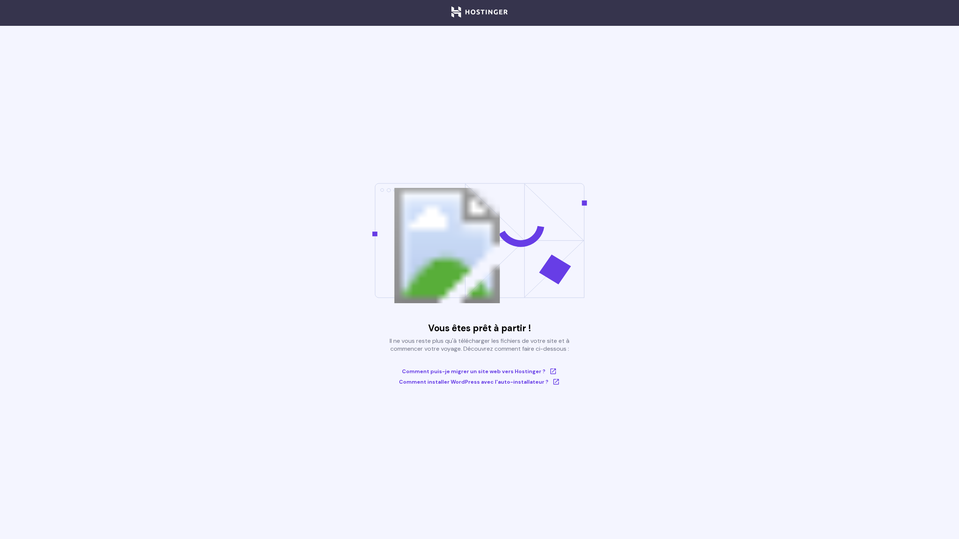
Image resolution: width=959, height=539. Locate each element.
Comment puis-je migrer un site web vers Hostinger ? (473, 371)
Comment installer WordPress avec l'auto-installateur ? (473, 381)
